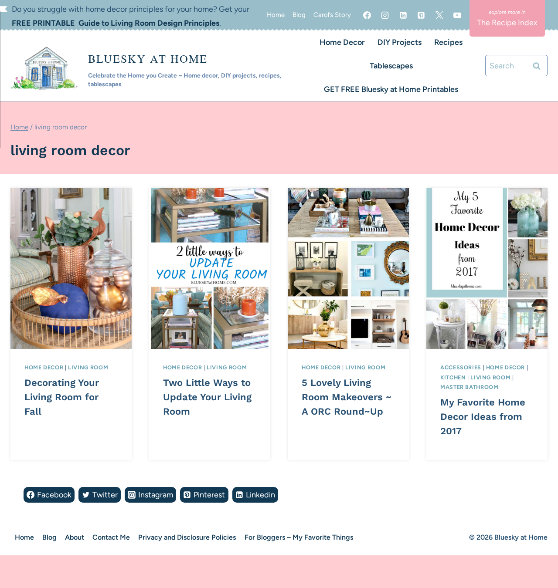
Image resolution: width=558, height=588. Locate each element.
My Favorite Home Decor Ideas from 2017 (482, 416)
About (74, 537)
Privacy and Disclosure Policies (187, 537)
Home (276, 15)
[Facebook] (367, 15)
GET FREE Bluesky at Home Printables (391, 89)
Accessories (460, 367)
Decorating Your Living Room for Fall (61, 397)
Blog (299, 15)
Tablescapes (391, 66)
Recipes (448, 42)
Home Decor (342, 42)
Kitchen (453, 377)
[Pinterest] (421, 15)
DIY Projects (400, 42)
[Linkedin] (403, 15)
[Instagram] (385, 15)
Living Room (88, 367)
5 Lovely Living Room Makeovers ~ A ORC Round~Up (346, 397)
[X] (439, 15)
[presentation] (71, 268)
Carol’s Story (332, 15)
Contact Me (111, 537)
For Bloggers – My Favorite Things (299, 537)
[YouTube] (457, 15)
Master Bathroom (469, 387)
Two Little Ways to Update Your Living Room (207, 397)
